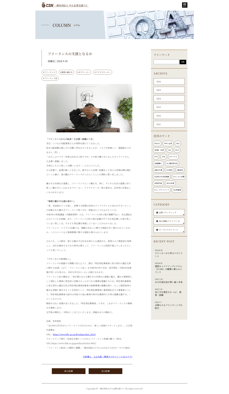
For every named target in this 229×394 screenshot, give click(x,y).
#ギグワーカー (83, 72)
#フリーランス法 (50, 78)
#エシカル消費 (179, 176)
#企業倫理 (177, 190)
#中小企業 (168, 143)
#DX (178, 143)
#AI (169, 150)
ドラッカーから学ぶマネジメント (168, 253)
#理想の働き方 (66, 72)
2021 (158, 124)
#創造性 (180, 170)
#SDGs (157, 143)
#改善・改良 (159, 150)
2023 (158, 107)
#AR (163, 156)
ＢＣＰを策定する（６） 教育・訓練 (168, 292)
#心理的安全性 (172, 163)
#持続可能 (158, 183)
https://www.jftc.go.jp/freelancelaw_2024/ (74, 334)
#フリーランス (49, 72)
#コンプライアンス (161, 190)
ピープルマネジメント (168, 229)
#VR (156, 156)
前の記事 (68, 371)
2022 (158, 115)
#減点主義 (158, 170)
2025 (158, 90)
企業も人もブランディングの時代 (168, 305)
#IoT (177, 150)
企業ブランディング (167, 212)
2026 (158, 81)
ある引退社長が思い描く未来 (168, 281)
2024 (158, 98)
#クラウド (173, 156)
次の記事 (105, 371)
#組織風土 (158, 163)
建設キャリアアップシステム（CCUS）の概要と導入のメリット (168, 268)
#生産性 (169, 170)
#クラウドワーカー (103, 72)
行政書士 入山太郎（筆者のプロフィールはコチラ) (107, 356)
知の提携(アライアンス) (169, 221)
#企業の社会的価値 (161, 176)
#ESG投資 (170, 183)
